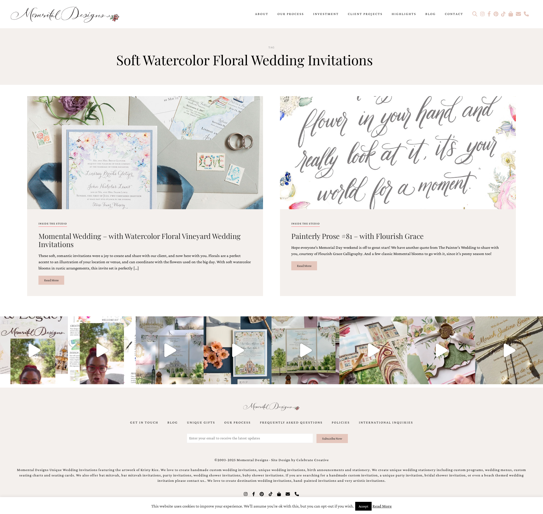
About (261, 14)
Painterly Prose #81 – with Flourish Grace (357, 236)
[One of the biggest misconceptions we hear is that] (509, 350)
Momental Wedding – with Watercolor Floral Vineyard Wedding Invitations (139, 240)
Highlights (404, 14)
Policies (341, 422)
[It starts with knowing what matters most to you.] (373, 350)
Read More (51, 280)
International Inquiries (386, 422)
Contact (454, 14)
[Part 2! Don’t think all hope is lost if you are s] (34, 350)
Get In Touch (144, 422)
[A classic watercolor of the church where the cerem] (238, 350)
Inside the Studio (52, 223)
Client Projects (365, 14)
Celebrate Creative (312, 460)
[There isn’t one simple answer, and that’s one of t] (441, 350)
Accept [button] (363, 506)
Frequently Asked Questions (291, 422)
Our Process (290, 14)
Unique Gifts (201, 422)
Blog (430, 14)
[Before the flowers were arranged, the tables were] (170, 350)
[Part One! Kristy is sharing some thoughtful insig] (102, 350)
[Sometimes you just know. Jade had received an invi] (305, 350)
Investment (326, 14)
